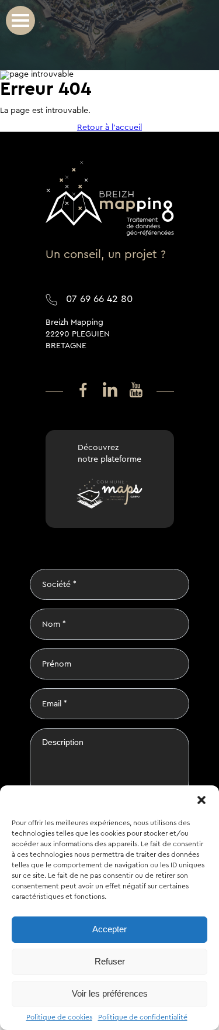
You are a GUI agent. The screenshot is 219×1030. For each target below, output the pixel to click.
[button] (201, 800)
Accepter (109, 929)
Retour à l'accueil (109, 127)
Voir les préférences (110, 993)
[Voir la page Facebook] (83, 390)
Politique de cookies (59, 1017)
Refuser (110, 961)
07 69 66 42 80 (99, 298)
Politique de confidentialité (142, 1017)
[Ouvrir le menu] (20, 20)
